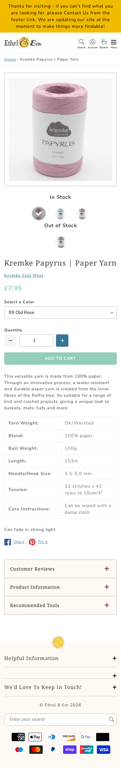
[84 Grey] (82, 213)
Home (10, 59)
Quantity (13, 330)
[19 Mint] (60, 213)
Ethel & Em (57, 705)
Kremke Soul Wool (23, 275)
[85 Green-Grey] (60, 242)
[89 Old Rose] (39, 213)
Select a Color (19, 302)
